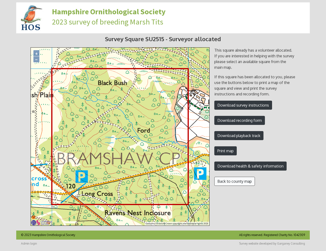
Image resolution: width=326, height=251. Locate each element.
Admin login (29, 243)
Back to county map (234, 181)
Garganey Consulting (291, 243)
